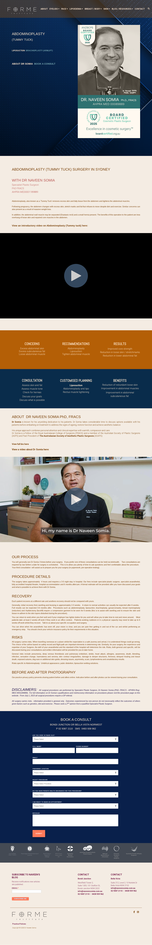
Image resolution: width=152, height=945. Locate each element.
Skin (105, 9)
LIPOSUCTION (18, 51)
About (44, 9)
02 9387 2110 (83, 894)
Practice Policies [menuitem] (19, 924)
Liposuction (76, 385)
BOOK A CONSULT (44, 63)
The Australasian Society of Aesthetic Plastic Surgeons (66, 436)
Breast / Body (92, 9)
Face (63, 9)
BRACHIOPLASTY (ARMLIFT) (39, 51)
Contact (140, 9)
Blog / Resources (121, 9)
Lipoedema (75, 9)
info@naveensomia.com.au (90, 891)
